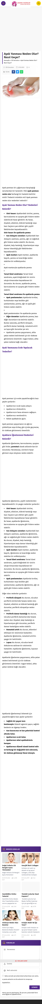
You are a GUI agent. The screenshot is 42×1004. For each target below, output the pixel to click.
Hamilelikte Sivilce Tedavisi (9, 895)
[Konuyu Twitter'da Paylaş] (17, 71)
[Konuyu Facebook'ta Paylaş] (13, 71)
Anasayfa (7, 60)
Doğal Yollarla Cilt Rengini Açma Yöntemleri (9, 867)
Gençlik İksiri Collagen (30, 865)
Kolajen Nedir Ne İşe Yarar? (29, 924)
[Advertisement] (21, 29)
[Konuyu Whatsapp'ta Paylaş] (21, 71)
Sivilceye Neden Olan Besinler (10, 924)
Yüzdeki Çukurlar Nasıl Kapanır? (30, 895)
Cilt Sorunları (15, 60)
